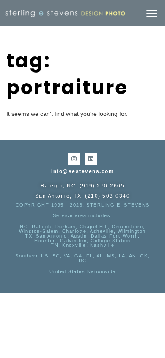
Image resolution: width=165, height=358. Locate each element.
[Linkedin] (91, 159)
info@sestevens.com (82, 171)
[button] (152, 13)
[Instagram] (74, 159)
